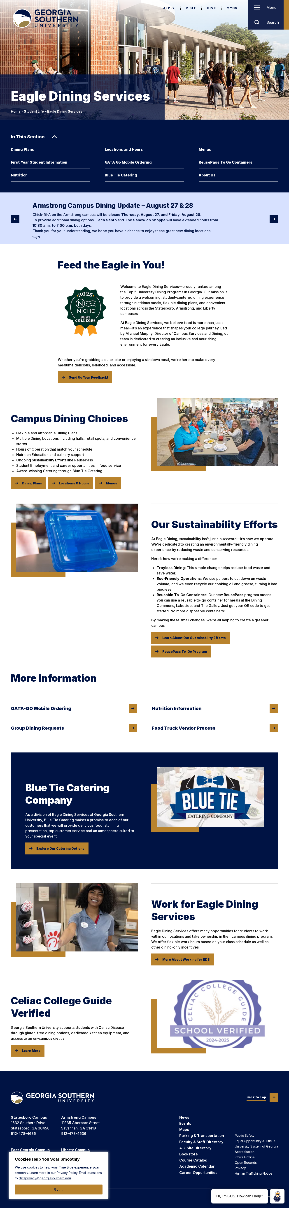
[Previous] (15, 219)
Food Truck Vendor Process (184, 728)
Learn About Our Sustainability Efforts (194, 638)
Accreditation (244, 1152)
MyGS (232, 8)
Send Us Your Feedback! (88, 377)
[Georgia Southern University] (45, 18)
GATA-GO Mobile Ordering (41, 708)
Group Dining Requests (37, 728)
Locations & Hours (74, 483)
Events (185, 1123)
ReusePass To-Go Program (184, 651)
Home (16, 111)
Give (211, 8)
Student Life (34, 111)
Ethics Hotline (245, 1157)
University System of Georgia (256, 1146)
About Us (207, 175)
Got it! (58, 1189)
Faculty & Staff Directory (201, 1142)
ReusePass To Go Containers (225, 162)
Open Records (246, 1162)
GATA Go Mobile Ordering (128, 162)
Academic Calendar (197, 1166)
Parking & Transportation (201, 1135)
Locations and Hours (124, 149)
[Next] (274, 219)
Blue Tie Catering (121, 175)
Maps (184, 1129)
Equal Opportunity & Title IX (255, 1141)
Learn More (31, 1051)
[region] (58, 1175)
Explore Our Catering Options (60, 848)
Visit (191, 8)
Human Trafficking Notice (253, 1173)
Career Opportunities (198, 1172)
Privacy (240, 1168)
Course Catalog (193, 1160)
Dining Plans (22, 149)
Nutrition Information (177, 708)
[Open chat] (277, 1196)
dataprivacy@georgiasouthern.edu (45, 1178)
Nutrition (19, 175)
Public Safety (244, 1135)
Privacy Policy (67, 1173)
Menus (205, 149)
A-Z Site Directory (195, 1148)
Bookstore (188, 1154)
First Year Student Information (39, 162)
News (184, 1117)
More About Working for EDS (186, 959)
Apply (169, 8)
